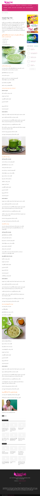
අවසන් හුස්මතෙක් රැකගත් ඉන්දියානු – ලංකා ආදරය (13, 452)
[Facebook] (20, 483)
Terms (13, 495)
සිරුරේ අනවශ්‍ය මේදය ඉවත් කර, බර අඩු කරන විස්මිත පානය (21, 439)
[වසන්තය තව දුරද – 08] (28, 57)
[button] (37, 5)
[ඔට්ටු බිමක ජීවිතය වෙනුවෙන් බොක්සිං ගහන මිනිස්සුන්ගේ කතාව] (13, 424)
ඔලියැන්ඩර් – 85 (32, 65)
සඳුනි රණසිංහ (5, 19)
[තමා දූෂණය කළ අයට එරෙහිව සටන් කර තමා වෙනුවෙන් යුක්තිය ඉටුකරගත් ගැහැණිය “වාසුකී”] (5, 424)
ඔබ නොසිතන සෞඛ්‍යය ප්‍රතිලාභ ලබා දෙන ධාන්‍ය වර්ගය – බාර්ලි (5, 439)
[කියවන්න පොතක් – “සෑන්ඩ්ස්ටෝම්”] (22, 424)
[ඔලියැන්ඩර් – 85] (28, 65)
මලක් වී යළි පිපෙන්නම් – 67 (34, 53)
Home (3, 12)
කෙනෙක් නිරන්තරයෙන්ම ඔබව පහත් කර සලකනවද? (5, 452)
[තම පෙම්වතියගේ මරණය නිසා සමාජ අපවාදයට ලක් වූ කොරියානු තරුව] (22, 448)
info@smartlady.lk (22, 480)
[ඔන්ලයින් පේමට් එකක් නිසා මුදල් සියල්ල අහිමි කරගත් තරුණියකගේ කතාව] (22, 458)
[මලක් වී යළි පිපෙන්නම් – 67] (28, 53)
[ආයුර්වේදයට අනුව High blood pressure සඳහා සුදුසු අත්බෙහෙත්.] (13, 435)
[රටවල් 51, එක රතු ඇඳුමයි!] (13, 458)
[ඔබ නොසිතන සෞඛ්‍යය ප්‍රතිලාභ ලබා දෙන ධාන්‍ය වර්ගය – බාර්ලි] (5, 435)
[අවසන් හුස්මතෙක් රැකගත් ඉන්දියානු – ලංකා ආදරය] (13, 448)
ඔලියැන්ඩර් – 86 (32, 49)
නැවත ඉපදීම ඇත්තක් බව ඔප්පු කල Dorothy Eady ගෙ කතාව (5, 462)
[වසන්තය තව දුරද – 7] (28, 61)
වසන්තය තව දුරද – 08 (33, 57)
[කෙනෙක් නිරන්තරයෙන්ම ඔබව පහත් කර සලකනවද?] (5, 448)
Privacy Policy (10, 495)
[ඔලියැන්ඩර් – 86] (28, 49)
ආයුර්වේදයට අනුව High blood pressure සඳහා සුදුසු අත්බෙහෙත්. (13, 439)
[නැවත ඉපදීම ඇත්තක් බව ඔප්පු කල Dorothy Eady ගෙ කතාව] (5, 458)
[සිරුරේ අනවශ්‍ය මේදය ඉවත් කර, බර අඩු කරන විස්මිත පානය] (22, 435)
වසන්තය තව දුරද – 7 (33, 61)
